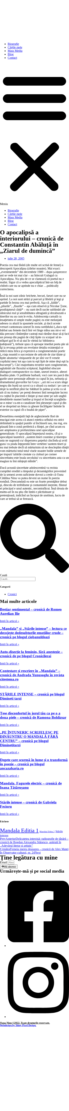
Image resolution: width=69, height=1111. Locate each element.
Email (4, 862)
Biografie (13, 43)
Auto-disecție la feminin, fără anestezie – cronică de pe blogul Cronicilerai (31, 654)
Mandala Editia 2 (47, 832)
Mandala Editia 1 (19, 830)
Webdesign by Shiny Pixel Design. (18, 1025)
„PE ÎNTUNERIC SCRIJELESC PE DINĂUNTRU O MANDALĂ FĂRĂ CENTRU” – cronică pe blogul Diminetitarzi (29, 738)
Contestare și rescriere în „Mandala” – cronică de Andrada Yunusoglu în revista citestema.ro (32, 675)
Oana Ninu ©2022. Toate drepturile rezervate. (25, 1022)
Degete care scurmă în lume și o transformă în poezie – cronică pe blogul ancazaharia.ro (34, 764)
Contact (12, 57)
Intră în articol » (9, 621)
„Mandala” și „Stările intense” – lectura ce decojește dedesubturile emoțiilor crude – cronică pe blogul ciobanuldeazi (33, 633)
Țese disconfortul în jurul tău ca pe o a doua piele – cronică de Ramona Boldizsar (33, 715)
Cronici (12, 594)
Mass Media (15, 50)
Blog (11, 54)
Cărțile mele (15, 47)
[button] (34, 134)
